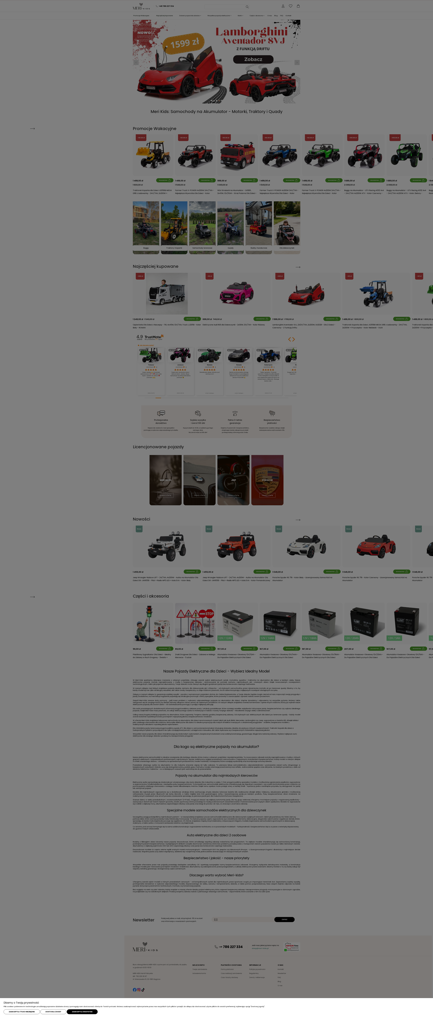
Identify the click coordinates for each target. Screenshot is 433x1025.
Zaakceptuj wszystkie (82, 1012)
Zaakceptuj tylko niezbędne (22, 1012)
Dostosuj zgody (53, 1012)
